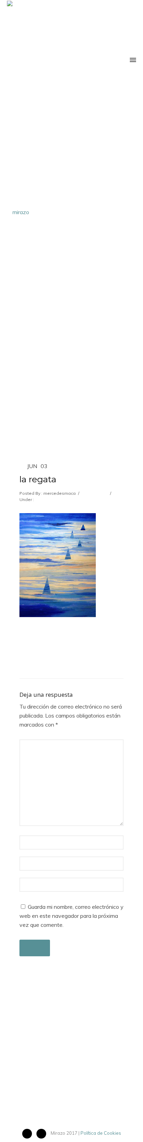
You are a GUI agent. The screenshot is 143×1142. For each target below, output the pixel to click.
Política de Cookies (101, 1133)
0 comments (94, 493)
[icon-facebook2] (28, 1134)
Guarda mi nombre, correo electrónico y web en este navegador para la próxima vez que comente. (71, 915)
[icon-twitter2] (43, 1134)
